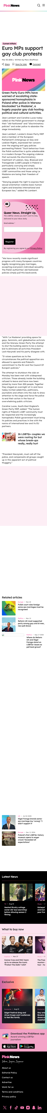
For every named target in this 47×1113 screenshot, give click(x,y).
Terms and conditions (12, 1092)
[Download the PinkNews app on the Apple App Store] (9, 1046)
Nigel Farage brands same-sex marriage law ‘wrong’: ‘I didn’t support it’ (30, 821)
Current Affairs (9, 43)
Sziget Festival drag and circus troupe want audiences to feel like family (17, 1015)
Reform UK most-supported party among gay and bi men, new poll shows (31, 623)
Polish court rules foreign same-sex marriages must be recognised (31, 607)
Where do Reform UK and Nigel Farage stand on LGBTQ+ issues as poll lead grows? (34, 642)
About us (6, 1068)
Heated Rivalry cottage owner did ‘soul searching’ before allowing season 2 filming (15, 911)
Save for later (21, 64)
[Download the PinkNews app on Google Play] (27, 1046)
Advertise (7, 1082)
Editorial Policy (9, 1072)
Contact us (7, 1077)
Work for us (7, 1087)
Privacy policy (9, 1096)
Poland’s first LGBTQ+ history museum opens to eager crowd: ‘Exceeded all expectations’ (31, 838)
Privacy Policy (36, 248)
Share (7, 64)
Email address (12, 223)
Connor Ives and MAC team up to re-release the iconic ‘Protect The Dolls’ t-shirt (16, 962)
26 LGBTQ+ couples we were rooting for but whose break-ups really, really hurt (31, 439)
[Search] (38, 5)
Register (9, 241)
